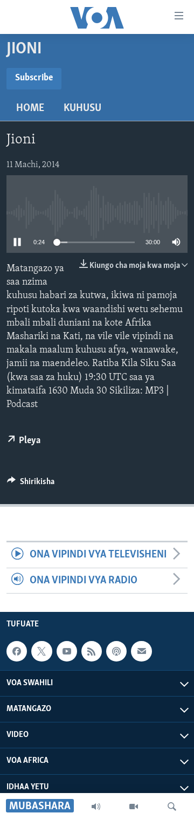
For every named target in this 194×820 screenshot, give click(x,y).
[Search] (172, 806)
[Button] (30, 484)
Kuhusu (82, 108)
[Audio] (96, 806)
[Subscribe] (141, 651)
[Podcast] (116, 651)
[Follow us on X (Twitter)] (41, 651)
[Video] (133, 806)
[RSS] (91, 651)
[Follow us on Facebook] (16, 651)
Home (30, 108)
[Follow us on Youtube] (67, 651)
